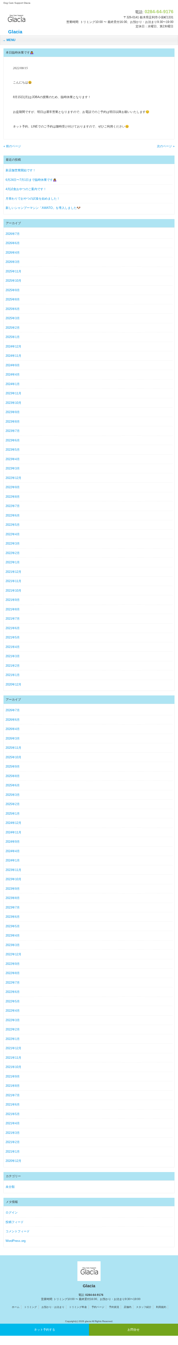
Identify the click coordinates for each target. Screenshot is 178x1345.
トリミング (30, 1307)
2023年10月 (13, 403)
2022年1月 (13, 562)
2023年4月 (13, 459)
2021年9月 (13, 600)
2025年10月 (13, 280)
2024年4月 (13, 374)
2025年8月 (13, 299)
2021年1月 (13, 675)
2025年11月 (13, 271)
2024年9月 (13, 365)
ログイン (12, 1212)
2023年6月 (13, 440)
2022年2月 (13, 553)
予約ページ (98, 1307)
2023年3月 (13, 468)
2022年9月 (13, 487)
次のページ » (166, 146)
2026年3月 (13, 262)
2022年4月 (13, 534)
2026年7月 (13, 234)
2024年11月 (13, 355)
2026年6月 (13, 243)
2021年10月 (13, 590)
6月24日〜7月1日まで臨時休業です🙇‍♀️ (31, 180)
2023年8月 (13, 421)
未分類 (10, 1187)
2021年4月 (13, 647)
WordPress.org (15, 1241)
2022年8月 (13, 496)
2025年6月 (13, 309)
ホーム (15, 1307)
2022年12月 (13, 478)
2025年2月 (13, 327)
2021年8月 (13, 609)
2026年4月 (13, 252)
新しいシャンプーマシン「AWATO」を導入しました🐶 (43, 208)
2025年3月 (13, 318)
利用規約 (161, 1307)
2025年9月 (13, 290)
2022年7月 (13, 506)
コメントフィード (18, 1231)
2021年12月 (13, 572)
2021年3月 (13, 656)
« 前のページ (12, 146)
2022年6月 (13, 515)
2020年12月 (13, 684)
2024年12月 (13, 346)
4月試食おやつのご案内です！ (26, 189)
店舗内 (127, 1307)
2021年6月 (13, 628)
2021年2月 (13, 665)
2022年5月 (13, 524)
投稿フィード (15, 1222)
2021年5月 (13, 637)
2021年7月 (13, 618)
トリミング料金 (78, 1307)
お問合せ (133, 1329)
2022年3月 (13, 543)
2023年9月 (13, 412)
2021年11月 (13, 581)
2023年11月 (13, 393)
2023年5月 (13, 449)
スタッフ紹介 (143, 1307)
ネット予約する (44, 1329)
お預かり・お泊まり (52, 1307)
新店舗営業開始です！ (21, 170)
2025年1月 (13, 337)
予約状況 (114, 1307)
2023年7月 (13, 431)
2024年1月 (13, 384)
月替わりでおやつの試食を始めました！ (33, 198)
